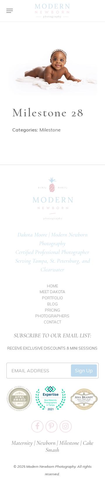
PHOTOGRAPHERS (52, 316)
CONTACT (52, 322)
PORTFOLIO (52, 298)
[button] (9, 11)
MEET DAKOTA (52, 291)
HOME (52, 286)
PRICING (52, 310)
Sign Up (84, 370)
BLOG (52, 304)
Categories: (25, 130)
